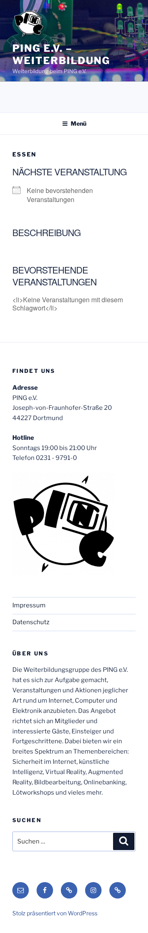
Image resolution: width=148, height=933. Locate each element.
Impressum (29, 605)
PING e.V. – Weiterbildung (61, 54)
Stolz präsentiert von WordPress (54, 913)
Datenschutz (30, 622)
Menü (78, 123)
